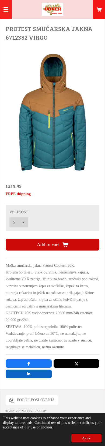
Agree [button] (86, 438)
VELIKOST (18, 212)
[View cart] (99, 9)
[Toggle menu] (6, 9)
